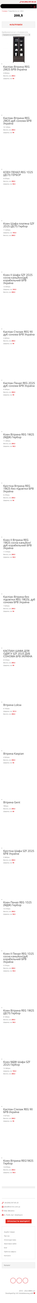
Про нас (7, 1236)
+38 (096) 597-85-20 (28, 2)
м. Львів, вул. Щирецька (13, 1215)
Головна (4, 11)
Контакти (7, 1256)
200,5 (13, 76)
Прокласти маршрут (18, 1221)
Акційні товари (9, 1232)
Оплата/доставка (10, 1240)
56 (13, 500)
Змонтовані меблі (10, 1244)
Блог (5, 1248)
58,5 (14, 184)
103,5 (14, 233)
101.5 (14, 711)
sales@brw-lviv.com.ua (11, 1207)
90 (13, 78)
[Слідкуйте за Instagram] (19, 1280)
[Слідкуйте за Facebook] (13, 1280)
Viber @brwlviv (8, 1211)
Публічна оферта (10, 1252)
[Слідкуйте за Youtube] (25, 1280)
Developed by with (19, 1293)
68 (13, 811)
